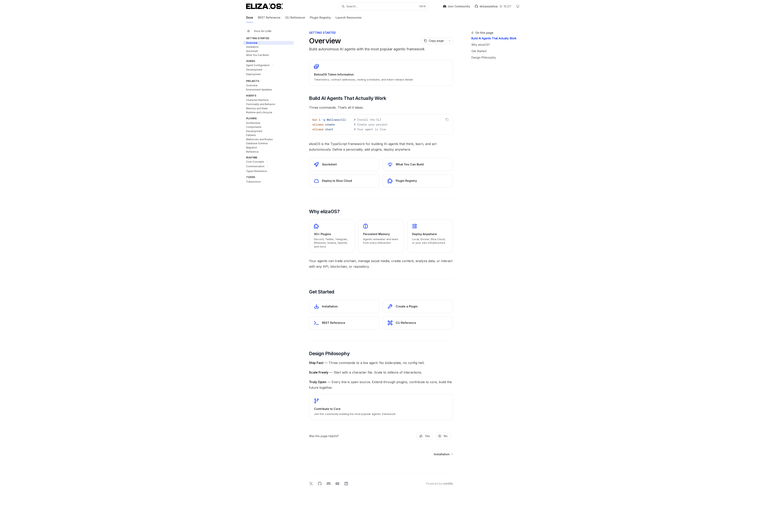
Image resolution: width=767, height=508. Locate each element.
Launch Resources (349, 17)
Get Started (478, 51)
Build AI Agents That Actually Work (494, 38)
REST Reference (269, 17)
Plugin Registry (320, 17)
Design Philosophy (483, 57)
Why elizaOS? (480, 44)
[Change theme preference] (518, 6)
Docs (249, 17)
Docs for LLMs (262, 31)
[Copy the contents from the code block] (447, 119)
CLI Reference (295, 17)
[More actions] (449, 40)
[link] (381, 72)
